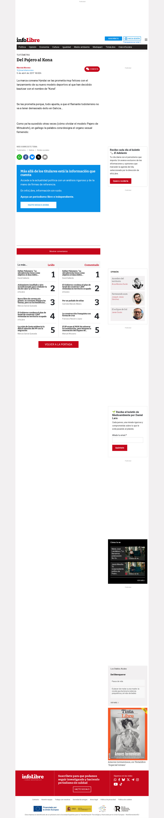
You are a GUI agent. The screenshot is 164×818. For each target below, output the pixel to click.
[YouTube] (116, 784)
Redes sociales (43, 150)
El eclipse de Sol (119, 309)
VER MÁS (140, 580)
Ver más (114, 703)
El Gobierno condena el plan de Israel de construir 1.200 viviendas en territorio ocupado (32, 314)
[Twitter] (128, 780)
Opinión (32, 47)
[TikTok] (121, 784)
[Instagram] (137, 780)
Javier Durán (117, 312)
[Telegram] (133, 780)
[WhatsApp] (115, 780)
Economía (44, 47)
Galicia (31, 150)
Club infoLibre (125, 47)
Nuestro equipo (47, 800)
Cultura (55, 47)
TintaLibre (110, 47)
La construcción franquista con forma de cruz (76, 314)
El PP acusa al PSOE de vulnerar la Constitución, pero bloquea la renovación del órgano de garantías (76, 329)
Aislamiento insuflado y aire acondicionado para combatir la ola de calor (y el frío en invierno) (32, 288)
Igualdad (66, 47)
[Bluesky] (123, 780)
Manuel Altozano (69, 334)
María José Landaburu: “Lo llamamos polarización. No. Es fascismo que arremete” (118, 553)
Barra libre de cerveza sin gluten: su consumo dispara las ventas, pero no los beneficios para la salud (32, 302)
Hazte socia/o (82, 789)
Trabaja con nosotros (62, 800)
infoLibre (21, 292)
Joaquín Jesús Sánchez (118, 298)
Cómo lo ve (115, 542)
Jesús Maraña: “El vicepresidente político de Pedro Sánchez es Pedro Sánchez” (118, 569)
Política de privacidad (108, 800)
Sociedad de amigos (80, 800)
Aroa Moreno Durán (120, 284)
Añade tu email (119, 435)
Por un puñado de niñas (73, 301)
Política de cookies (125, 800)
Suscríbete (113, 38)
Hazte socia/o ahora (38, 205)
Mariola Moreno (23, 68)
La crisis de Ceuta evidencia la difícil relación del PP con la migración (31, 328)
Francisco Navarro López (72, 319)
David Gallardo (23, 278)
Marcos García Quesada (27, 306)
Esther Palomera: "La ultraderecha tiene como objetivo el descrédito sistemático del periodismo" (30, 274)
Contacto (35, 800)
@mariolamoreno (26, 70)
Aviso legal (94, 800)
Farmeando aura (119, 294)
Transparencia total (131, 42)
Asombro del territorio (118, 279)
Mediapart (97, 47)
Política (22, 47)
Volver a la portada (58, 344)
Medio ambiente (82, 47)
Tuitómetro (21, 150)
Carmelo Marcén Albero (71, 304)
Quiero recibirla (120, 181)
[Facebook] (119, 780)
